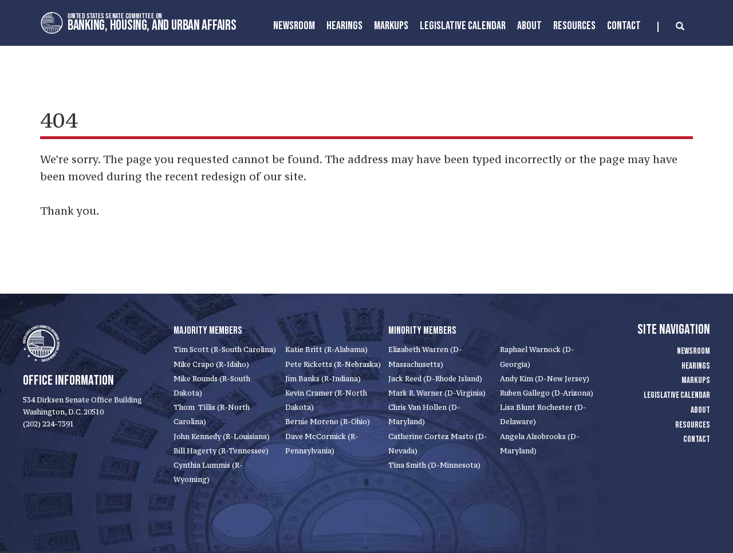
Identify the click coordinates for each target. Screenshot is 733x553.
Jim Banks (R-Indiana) (323, 378)
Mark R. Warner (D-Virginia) (437, 393)
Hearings (344, 26)
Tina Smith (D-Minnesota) (434, 465)
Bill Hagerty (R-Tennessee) (221, 451)
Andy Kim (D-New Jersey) (544, 378)
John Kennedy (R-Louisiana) (222, 436)
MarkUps (391, 26)
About (529, 26)
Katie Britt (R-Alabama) (326, 349)
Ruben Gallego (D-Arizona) (546, 393)
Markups (695, 380)
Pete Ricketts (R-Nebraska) (333, 364)
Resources (574, 26)
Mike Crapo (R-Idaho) (211, 364)
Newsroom (294, 26)
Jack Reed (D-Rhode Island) (435, 378)
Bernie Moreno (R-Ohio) (327, 421)
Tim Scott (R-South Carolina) (225, 349)
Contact (624, 26)
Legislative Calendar (463, 26)
